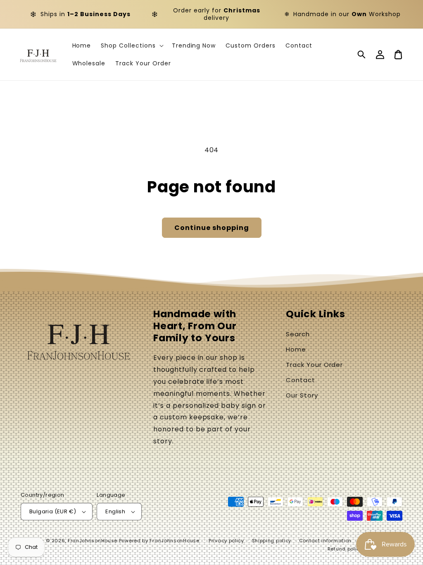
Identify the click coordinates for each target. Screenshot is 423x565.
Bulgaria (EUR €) (52, 511)
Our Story (302, 395)
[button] (362, 54)
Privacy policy (226, 540)
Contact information (325, 540)
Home (296, 349)
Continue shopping (211, 227)
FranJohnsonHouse (92, 540)
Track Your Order (314, 364)
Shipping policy (272, 540)
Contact (300, 380)
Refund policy (345, 549)
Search (298, 334)
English (115, 511)
